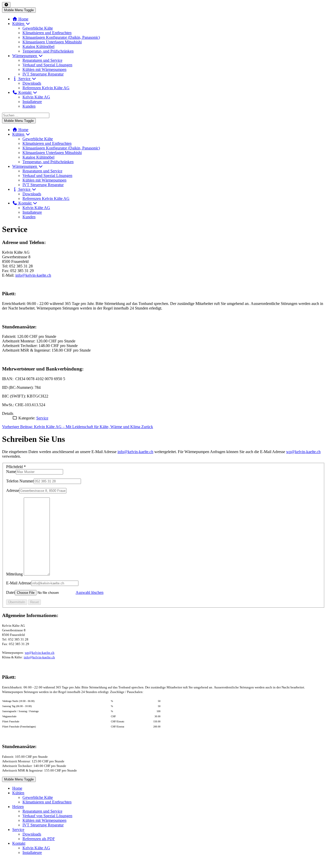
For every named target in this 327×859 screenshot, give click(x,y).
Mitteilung (14, 574)
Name (11, 471)
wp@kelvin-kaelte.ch (303, 452)
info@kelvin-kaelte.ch (33, 275)
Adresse (12, 490)
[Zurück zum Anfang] (6, 4)
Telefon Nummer (20, 481)
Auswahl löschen (89, 592)
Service (42, 418)
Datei (10, 592)
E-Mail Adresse (18, 583)
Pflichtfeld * (16, 467)
